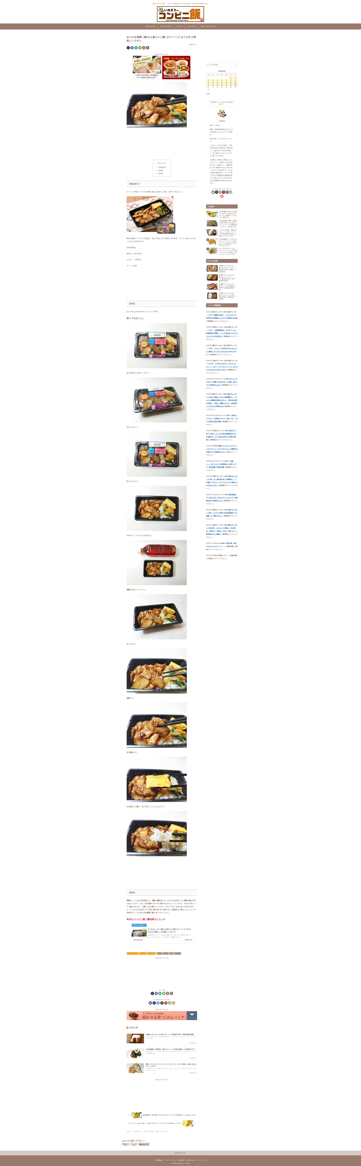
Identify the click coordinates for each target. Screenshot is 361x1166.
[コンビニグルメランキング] (144, 1144)
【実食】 (161, 170)
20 (222, 84)
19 (217, 84)
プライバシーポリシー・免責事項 (174, 1160)
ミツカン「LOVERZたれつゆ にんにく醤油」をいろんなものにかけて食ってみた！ (221, 351)
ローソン (143, 953)
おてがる (178, 953)
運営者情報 (158, 1160)
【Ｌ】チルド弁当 (133, 953)
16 (235, 82)
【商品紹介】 (162, 167)
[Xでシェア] (128, 47)
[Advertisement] (162, 143)
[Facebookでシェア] (132, 47)
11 (212, 82)
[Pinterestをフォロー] (165, 1003)
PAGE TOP (181, 1153)
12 (217, 82)
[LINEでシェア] (139, 47)
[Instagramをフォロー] (158, 1003)
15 (231, 82)
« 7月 (208, 94)
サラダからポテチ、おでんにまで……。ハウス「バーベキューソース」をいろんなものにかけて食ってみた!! (222, 367)
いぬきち (221, 121)
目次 (159, 163)
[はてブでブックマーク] (136, 47)
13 (222, 82)
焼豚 (172, 953)
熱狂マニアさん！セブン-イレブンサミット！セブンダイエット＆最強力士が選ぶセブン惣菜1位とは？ (222, 449)
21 (226, 84)
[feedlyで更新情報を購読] (169, 1003)
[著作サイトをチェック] (150, 1003)
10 (208, 82)
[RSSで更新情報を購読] (173, 1003)
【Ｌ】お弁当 (151, 953)
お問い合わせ (191, 1160)
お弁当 (166, 953)
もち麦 (160, 953)
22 (231, 84)
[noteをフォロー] (162, 1003)
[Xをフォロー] (154, 1003)
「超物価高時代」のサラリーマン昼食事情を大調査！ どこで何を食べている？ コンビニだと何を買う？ (222, 333)
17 (208, 84)
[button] (147, 47)
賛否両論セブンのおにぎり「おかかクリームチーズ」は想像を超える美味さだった (222, 497)
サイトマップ (202, 1160)
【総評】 (161, 173)
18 (212, 84)
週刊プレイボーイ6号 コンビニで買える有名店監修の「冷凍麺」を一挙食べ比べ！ (221, 513)
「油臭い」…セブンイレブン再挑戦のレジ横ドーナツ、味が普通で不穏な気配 (221, 464)
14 (226, 82)
